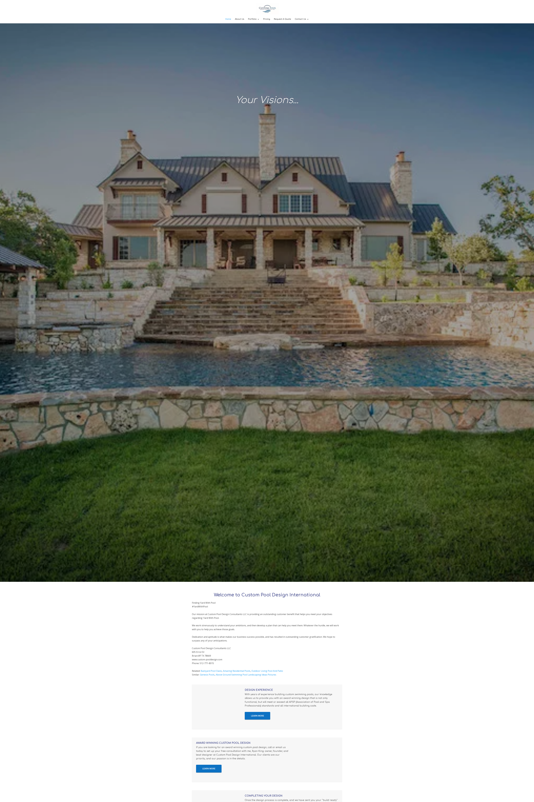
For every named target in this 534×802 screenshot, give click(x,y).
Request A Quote (282, 19)
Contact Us (300, 19)
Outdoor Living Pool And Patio (267, 670)
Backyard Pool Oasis (211, 670)
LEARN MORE (257, 716)
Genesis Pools (207, 674)
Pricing (266, 19)
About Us (239, 19)
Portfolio (252, 19)
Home (228, 19)
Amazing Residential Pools (236, 670)
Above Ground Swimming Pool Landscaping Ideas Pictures (246, 674)
